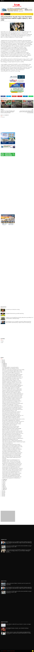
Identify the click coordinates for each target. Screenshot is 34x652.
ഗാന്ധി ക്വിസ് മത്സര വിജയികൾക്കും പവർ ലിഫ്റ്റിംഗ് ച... (10, 404)
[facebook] (21, 1)
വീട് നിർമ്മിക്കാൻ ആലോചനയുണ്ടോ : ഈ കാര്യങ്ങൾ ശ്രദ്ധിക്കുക (17, 628)
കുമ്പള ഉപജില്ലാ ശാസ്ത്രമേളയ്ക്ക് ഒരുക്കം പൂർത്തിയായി (11, 420)
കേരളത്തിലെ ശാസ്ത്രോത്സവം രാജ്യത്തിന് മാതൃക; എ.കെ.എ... (12, 381)
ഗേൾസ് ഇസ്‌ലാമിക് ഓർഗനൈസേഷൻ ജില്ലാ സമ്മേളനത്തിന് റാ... (12, 385)
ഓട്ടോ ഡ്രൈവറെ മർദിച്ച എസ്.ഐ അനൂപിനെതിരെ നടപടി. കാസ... (13, 433)
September (4, 479)
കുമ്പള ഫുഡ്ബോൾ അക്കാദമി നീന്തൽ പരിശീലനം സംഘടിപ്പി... (12, 473)
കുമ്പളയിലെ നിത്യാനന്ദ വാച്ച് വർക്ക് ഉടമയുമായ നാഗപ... (11, 459)
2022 (2, 492)
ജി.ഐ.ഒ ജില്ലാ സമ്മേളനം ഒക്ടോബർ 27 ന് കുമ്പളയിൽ (10, 387)
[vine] (29, 1)
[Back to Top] (32, 651)
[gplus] (26, 1)
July (3, 481)
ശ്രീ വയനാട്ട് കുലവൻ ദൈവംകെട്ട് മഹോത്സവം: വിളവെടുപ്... (11, 411)
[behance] (27, 1)
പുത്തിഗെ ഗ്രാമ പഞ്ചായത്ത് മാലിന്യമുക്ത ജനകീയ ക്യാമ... (12, 464)
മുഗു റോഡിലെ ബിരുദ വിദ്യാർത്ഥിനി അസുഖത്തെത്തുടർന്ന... (12, 386)
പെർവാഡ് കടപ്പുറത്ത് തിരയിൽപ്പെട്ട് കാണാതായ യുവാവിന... (11, 465)
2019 (2, 495)
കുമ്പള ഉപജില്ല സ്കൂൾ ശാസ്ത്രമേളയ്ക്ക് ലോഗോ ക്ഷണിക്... (11, 475)
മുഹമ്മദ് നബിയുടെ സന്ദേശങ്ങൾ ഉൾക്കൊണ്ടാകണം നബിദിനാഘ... (12, 468)
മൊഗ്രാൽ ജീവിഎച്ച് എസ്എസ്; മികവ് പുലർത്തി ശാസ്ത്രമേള (11, 453)
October (4, 366)
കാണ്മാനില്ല (4, 458)
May (3, 484)
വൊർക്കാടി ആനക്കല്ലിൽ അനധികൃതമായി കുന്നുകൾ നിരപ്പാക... (12, 397)
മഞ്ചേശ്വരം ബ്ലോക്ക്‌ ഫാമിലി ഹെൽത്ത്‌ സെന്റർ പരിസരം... (11, 457)
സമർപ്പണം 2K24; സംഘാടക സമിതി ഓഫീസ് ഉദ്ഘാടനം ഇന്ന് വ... (12, 469)
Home (2, 14)
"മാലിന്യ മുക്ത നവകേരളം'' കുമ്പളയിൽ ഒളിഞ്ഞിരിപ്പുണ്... (11, 474)
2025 (2, 361)
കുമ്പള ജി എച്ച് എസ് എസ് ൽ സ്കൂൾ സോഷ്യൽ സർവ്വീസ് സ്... (12, 445)
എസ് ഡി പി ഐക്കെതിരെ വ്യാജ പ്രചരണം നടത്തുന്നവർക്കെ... (12, 388)
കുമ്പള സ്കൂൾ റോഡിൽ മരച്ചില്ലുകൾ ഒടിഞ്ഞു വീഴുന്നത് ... (11, 412)
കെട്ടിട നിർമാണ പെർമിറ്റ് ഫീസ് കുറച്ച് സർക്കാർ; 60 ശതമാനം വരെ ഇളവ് (18, 624)
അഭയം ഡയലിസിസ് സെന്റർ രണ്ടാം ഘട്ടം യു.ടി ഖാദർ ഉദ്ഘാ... (12, 456)
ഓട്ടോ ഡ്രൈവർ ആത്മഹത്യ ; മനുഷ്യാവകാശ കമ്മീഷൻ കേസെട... (13, 438)
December (4, 363)
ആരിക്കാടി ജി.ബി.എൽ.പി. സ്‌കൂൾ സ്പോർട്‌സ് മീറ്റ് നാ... (11, 429)
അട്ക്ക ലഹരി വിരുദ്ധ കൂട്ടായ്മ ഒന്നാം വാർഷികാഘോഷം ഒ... (11, 477)
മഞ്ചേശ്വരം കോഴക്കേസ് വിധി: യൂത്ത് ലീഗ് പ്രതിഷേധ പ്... (11, 447)
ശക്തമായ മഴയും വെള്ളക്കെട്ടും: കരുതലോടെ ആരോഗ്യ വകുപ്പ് (6, 105)
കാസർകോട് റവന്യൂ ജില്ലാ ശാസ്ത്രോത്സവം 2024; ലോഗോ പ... (12, 398)
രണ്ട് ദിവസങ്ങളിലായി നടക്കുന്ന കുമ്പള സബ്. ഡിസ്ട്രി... (10, 379)
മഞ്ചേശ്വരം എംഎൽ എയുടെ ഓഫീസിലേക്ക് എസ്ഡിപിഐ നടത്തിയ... (13, 369)
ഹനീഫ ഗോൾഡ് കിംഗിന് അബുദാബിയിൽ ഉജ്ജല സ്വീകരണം (12, 375)
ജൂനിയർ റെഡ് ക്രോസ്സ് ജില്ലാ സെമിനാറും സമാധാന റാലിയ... (12, 382)
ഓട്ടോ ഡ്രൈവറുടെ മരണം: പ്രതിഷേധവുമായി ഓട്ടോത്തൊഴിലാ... (12, 440)
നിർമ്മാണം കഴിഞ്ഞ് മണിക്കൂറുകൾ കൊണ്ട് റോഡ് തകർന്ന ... (11, 444)
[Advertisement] (11, 150)
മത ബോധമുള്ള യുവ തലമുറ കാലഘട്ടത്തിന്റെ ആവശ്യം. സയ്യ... (12, 446)
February (4, 488)
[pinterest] (31, 1)
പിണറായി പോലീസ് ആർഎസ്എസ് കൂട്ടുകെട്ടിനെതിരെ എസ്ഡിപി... (12, 406)
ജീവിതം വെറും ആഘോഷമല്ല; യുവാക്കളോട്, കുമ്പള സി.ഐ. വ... (12, 378)
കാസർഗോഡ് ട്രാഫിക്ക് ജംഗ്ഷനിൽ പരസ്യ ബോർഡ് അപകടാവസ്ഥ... (13, 421)
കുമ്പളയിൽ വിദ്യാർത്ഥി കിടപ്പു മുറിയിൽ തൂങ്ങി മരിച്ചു (15, 313)
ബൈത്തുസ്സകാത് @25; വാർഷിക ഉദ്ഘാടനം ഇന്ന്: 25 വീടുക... (11, 423)
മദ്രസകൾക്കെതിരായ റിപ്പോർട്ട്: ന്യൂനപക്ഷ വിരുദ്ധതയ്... (11, 414)
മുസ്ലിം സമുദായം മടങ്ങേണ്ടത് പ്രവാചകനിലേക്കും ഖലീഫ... (11, 384)
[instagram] (24, 1)
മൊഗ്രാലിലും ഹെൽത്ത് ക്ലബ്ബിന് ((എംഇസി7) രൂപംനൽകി (11, 451)
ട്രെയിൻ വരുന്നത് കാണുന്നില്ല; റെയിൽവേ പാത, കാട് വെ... (11, 380)
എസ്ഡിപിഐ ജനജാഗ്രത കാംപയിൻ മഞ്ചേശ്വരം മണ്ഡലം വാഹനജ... (13, 418)
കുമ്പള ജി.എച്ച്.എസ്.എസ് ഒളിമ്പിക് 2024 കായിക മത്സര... (11, 467)
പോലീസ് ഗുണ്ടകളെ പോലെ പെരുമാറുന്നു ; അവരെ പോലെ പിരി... (12, 432)
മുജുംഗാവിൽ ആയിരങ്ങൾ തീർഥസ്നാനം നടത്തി (9, 410)
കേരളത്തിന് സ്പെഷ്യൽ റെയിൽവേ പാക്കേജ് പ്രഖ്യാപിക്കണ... (12, 405)
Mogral (16, 21)
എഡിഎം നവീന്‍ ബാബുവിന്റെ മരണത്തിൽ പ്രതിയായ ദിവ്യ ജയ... (12, 374)
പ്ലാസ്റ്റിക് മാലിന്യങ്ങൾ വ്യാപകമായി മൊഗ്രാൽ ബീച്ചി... (11, 399)
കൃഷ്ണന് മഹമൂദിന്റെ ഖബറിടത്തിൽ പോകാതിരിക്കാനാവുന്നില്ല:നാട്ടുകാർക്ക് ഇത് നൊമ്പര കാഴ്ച (28, 104)
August (4, 480)
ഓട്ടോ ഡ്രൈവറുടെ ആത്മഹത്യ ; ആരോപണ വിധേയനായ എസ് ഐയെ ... (14, 441)
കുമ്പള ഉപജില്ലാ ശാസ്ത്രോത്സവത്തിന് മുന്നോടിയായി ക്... (11, 417)
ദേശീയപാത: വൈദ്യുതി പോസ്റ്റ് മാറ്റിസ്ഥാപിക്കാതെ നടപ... (11, 402)
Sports (2, 342)
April (3, 485)
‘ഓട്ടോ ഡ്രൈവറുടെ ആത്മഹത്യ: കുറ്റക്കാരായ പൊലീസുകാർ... (12, 435)
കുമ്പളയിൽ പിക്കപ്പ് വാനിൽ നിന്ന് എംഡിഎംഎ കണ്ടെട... (11, 426)
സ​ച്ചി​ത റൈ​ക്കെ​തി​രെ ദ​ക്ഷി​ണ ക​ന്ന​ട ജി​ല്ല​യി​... (9, 424)
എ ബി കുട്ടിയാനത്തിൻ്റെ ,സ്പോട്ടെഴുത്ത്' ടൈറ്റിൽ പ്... (10, 367)
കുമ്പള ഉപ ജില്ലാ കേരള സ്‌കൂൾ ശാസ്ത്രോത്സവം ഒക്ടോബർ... (11, 392)
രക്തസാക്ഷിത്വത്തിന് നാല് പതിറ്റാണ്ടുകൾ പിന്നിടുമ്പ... (10, 368)
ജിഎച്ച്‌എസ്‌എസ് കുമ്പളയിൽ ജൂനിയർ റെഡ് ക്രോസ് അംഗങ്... (12, 463)
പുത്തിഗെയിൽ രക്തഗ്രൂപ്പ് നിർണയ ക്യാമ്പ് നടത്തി (10, 427)
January (4, 489)
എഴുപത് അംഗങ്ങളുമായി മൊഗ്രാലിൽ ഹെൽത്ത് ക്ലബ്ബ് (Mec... (12, 428)
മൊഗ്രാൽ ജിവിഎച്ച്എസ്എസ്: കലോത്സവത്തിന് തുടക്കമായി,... (12, 408)
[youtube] (30, 1)
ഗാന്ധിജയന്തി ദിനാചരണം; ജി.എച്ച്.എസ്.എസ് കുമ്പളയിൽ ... (11, 462)
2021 (2, 493)
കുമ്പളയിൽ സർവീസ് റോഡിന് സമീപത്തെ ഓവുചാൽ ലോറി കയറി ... (12, 403)
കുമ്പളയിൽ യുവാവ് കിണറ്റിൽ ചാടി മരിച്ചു (13, 309)
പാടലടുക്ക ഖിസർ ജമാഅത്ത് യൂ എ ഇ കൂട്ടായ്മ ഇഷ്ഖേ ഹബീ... (12, 476)
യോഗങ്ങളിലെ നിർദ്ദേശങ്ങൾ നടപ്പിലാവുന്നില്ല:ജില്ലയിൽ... (11, 434)
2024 (2, 362)
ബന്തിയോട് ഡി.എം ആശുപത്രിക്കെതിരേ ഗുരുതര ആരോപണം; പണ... (13, 415)
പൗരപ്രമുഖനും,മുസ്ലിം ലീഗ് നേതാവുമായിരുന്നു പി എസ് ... (11, 450)
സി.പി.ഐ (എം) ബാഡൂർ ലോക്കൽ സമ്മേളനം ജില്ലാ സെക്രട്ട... (12, 370)
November (4, 364)
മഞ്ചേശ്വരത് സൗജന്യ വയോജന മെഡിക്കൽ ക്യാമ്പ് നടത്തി (12, 396)
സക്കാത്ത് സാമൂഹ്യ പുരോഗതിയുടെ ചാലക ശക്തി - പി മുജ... (12, 422)
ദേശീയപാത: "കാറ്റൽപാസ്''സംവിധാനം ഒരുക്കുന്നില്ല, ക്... (11, 373)
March (4, 486)
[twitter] (22, 1)
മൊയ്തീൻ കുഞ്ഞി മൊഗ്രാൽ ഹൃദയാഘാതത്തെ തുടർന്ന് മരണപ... (12, 409)
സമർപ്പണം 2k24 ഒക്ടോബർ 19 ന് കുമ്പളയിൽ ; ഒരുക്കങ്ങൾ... (11, 416)
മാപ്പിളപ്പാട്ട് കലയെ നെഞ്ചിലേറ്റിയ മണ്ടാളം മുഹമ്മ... (10, 439)
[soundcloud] (33, 1)
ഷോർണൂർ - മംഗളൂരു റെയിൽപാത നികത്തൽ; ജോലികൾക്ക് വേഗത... (13, 393)
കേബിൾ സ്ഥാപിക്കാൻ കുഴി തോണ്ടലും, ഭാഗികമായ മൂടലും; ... (11, 391)
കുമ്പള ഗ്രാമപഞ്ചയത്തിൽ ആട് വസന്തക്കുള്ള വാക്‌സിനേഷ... (12, 400)
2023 (2, 490)
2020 (2, 494)
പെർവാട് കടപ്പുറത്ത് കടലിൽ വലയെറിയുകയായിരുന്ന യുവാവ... (12, 470)
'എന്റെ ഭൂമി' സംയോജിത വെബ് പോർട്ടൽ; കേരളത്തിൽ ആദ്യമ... (12, 390)
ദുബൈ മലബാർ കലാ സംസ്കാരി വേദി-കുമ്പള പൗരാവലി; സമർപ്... (12, 452)
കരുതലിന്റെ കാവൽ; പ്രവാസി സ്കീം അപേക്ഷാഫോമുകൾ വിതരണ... (12, 394)
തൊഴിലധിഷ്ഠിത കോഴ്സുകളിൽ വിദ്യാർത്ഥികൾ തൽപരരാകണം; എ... (12, 376)
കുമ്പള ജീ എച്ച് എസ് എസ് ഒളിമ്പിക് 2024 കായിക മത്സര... (11, 471)
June (3, 483)
